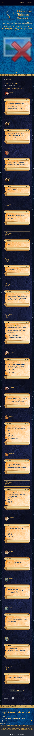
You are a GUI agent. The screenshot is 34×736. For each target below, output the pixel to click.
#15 (28, 525)
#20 (28, 674)
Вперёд (18, 690)
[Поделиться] (26, 100)
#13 (28, 460)
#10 (28, 359)
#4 (28, 186)
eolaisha (11, 416)
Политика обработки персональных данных (14, 718)
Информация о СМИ (5, 723)
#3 (28, 159)
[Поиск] (17, 2)
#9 (28, 322)
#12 (28, 423)
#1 (28, 99)
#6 (28, 240)
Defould (11, 284)
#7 (28, 266)
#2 (28, 130)
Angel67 (11, 517)
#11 (28, 394)
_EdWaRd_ (11, 352)
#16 (28, 558)
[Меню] (3, 3)
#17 (28, 585)
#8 (28, 291)
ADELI (10, 482)
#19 (28, 645)
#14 (28, 489)
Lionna (11, 123)
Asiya (10, 204)
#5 (28, 211)
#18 (28, 614)
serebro (11, 578)
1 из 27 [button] (12, 690)
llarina (6, 85)
